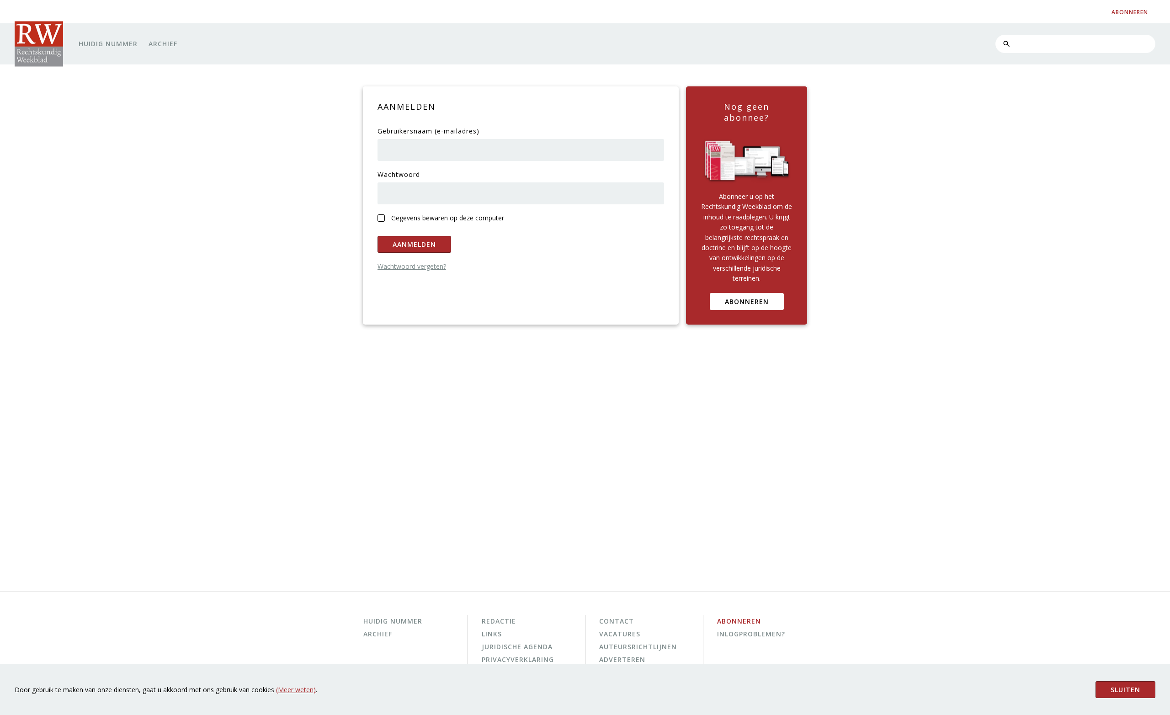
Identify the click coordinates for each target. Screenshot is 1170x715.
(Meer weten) (296, 689)
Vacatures (619, 634)
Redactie (499, 621)
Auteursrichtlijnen (638, 646)
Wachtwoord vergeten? (412, 266)
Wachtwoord (399, 174)
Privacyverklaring (518, 659)
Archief (163, 43)
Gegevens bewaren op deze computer (447, 217)
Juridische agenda (517, 646)
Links (492, 634)
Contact (616, 621)
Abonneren (747, 301)
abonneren (1130, 12)
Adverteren (622, 659)
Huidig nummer (108, 43)
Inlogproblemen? (751, 634)
